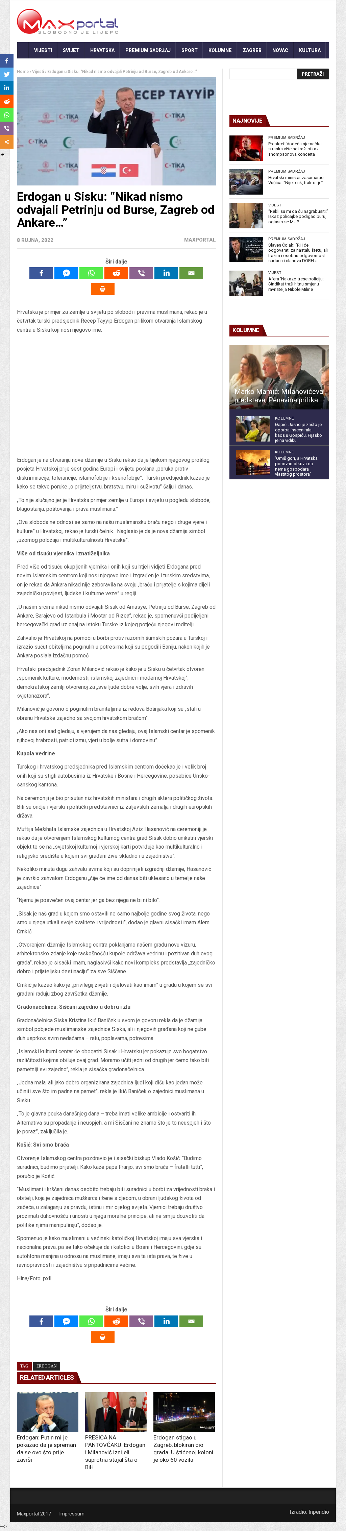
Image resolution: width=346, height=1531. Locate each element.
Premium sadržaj (148, 50)
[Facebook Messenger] (66, 273)
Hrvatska (102, 50)
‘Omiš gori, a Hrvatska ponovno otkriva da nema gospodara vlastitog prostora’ (296, 466)
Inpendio (318, 1512)
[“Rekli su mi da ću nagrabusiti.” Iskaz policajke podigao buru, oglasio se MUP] (246, 215)
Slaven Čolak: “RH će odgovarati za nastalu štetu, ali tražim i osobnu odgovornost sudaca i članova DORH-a (298, 253)
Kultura (310, 50)
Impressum (71, 1514)
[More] (7, 142)
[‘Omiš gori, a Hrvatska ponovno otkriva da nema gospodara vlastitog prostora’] (253, 462)
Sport (189, 50)
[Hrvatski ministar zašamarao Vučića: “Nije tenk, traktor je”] (246, 182)
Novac (280, 50)
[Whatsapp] (91, 273)
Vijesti (43, 50)
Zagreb (252, 50)
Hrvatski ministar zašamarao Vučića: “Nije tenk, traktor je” (296, 180)
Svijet (71, 50)
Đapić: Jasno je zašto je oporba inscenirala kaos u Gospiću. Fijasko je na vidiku (298, 432)
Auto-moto (37, 66)
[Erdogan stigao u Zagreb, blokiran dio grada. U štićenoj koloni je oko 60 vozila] (184, 1412)
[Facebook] (41, 273)
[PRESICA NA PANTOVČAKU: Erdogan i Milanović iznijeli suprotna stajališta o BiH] (116, 1412)
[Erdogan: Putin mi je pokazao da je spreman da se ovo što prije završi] (47, 1412)
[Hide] (2, 154)
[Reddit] (116, 273)
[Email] (191, 273)
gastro (72, 66)
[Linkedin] (166, 273)
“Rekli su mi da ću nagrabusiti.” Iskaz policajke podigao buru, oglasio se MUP (298, 216)
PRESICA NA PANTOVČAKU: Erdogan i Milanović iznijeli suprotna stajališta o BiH (115, 1452)
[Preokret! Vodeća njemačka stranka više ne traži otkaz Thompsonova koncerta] (246, 148)
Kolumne (220, 50)
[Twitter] (7, 74)
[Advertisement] (116, 395)
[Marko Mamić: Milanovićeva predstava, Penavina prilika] (279, 377)
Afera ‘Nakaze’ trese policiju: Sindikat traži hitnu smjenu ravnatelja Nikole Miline (296, 284)
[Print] (103, 289)
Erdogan (46, 1366)
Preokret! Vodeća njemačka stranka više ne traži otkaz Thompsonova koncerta (295, 149)
